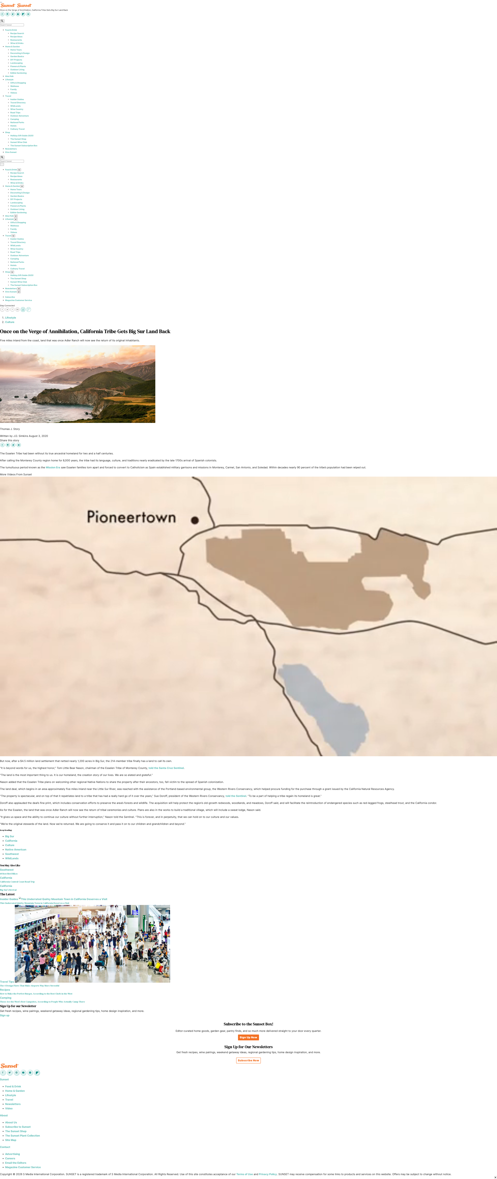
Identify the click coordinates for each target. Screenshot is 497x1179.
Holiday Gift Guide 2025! (22, 135)
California (11, 840)
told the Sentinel (236, 796)
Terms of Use (244, 1174)
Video (9, 1108)
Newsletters (11, 149)
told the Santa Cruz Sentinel (166, 768)
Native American (15, 849)
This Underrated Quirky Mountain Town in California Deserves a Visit (34, 903)
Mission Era (53, 467)
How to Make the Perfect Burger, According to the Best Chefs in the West (36, 993)
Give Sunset (11, 152)
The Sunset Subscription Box (23, 145)
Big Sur (9, 836)
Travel (8, 96)
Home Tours (16, 50)
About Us (11, 1122)
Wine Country (16, 109)
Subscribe (10, 297)
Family (13, 89)
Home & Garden (12, 46)
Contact (5, 1147)
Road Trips (15, 112)
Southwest (12, 854)
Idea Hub (9, 76)
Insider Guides (17, 99)
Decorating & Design (20, 53)
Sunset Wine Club (18, 142)
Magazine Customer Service (18, 300)
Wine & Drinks (16, 43)
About (4, 1115)
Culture (9, 322)
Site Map (10, 1140)
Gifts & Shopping (18, 83)
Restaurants (16, 40)
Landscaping (16, 63)
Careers (10, 1158)
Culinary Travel (17, 129)
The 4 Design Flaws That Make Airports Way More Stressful (29, 985)
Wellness (14, 86)
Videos (13, 93)
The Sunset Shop (18, 139)
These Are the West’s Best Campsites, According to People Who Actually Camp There (42, 1001)
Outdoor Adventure (19, 116)
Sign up (4, 1015)
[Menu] (1, 2)
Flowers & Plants (18, 66)
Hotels (13, 126)
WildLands (15, 106)
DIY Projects (16, 60)
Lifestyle (9, 79)
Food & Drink (11, 30)
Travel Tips (7, 981)
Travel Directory (18, 102)
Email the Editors (15, 1162)
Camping (14, 119)
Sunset (4, 1079)
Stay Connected (7, 305)
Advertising (12, 1154)
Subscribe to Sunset (18, 1126)
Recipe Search (17, 33)
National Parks (17, 122)
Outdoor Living (17, 69)
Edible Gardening (18, 73)
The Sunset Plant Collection (22, 1135)
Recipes (5, 989)
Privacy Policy (268, 1174)
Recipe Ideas (16, 36)
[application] (248, 616)
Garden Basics (17, 56)
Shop (7, 132)
